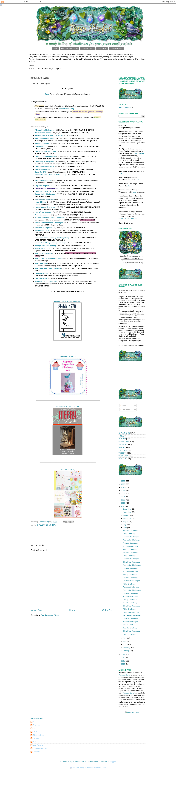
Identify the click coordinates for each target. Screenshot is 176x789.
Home (55, 48)
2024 (123, 487)
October (126, 515)
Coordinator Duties (116, 48)
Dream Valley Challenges (45, 194)
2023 (123, 490)
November (127, 512)
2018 (123, 506)
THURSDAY (123, 450)
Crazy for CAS (40, 172)
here (120, 174)
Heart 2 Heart (40, 202)
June (125, 528)
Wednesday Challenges (132, 540)
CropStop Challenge (43, 180)
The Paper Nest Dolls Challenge (48, 268)
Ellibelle (36, 738)
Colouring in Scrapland (44, 161)
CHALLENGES (42, 525)
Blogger (113, 762)
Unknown (36, 751)
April (125, 641)
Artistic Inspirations (43, 133)
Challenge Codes (87, 48)
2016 (123, 658)
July (125, 525)
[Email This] (64, 522)
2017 (123, 655)
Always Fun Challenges (44, 130)
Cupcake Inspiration (68, 356)
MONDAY (52, 525)
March (125, 644)
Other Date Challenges (131, 562)
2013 (123, 664)
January (126, 651)
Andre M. (36, 725)
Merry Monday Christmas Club (67, 406)
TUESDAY (122, 453)
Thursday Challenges (131, 537)
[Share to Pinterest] (73, 522)
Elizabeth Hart (38, 735)
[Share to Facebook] (70, 522)
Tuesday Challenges (130, 543)
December (127, 509)
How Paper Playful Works (69, 48)
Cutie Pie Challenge (43, 191)
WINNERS (122, 459)
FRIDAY (122, 436)
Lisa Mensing (38, 745)
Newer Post (37, 610)
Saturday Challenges (130, 530)
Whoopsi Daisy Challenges (46, 281)
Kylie (35, 742)
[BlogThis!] (66, 522)
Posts (123, 406)
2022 (123, 494)
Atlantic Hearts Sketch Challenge (67, 301)
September (127, 518)
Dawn (35, 732)
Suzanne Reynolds (40, 748)
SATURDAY (123, 444)
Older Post (107, 610)
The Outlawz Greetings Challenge (48, 258)
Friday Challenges (129, 534)
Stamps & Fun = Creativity (45, 245)
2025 (123, 484)
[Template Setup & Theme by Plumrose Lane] (88, 767)
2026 (123, 481)
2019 (123, 503)
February (127, 648)
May (125, 638)
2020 (123, 500)
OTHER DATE (124, 442)
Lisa (47, 93)
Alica (35, 722)
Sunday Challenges (130, 549)
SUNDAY (122, 447)
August (126, 521)
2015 (123, 661)
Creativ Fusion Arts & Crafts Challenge (51, 175)
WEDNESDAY (124, 456)
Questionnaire (101, 48)
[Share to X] (68, 522)
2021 (123, 497)
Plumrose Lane (124, 675)
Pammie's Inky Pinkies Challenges (49, 223)
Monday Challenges (130, 546)
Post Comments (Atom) (50, 615)
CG (34, 728)
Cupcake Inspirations (44, 186)
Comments (125, 410)
